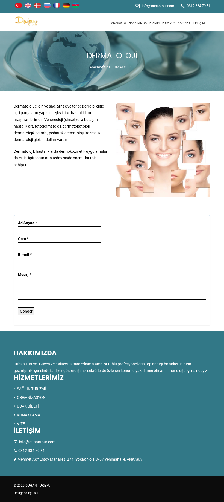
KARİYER (184, 23)
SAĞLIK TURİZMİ (31, 388)
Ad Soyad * (27, 222)
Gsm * (23, 238)
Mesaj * (24, 274)
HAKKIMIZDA (138, 23)
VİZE (21, 423)
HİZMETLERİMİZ (160, 23)
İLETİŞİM (199, 23)
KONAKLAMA (28, 414)
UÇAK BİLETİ (28, 406)
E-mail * (25, 254)
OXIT (36, 493)
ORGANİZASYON (31, 397)
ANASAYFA (118, 23)
